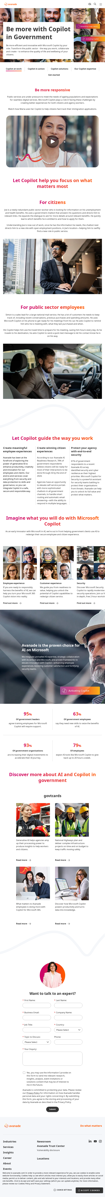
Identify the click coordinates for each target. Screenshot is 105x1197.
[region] (52, 1183)
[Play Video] (52, 141)
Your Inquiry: (30, 1049)
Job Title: (28, 1024)
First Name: (29, 1000)
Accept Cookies (90, 1190)
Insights (8, 1152)
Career (7, 1158)
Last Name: (60, 1000)
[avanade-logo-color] (10, 4)
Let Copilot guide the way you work (52, 438)
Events (7, 1169)
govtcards (52, 795)
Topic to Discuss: (31, 1037)
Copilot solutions (59, 68)
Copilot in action (36, 68)
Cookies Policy (24, 1183)
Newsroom (44, 1141)
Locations (43, 1158)
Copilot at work (14, 68)
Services (8, 1147)
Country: (59, 1024)
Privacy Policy (33, 1093)
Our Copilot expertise (85, 68)
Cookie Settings (64, 1190)
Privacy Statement (42, 1183)
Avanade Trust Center (51, 1146)
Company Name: (63, 1012)
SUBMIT (52, 1109)
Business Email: (31, 1012)
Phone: (57, 1037)
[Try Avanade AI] (89, 4)
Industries (9, 1141)
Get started (54, 74)
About (7, 1163)
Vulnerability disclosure (48, 1150)
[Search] (95, 4)
